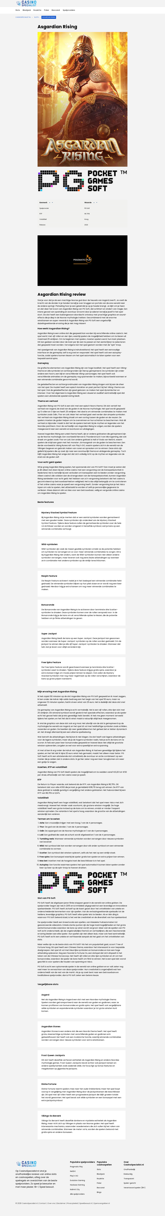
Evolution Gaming (77, 1180)
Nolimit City (75, 1189)
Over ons (51, 1203)
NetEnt (73, 1171)
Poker (46, 10)
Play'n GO (74, 1176)
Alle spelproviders (77, 1194)
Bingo (99, 1192)
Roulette (37, 10)
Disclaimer (61, 1203)
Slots (17, 10)
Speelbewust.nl (85, 1203)
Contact (42, 1203)
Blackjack (27, 10)
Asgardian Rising (48, 17)
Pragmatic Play (76, 1166)
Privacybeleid (72, 1203)
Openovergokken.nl (101, 1203)
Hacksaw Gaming (77, 1185)
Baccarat (56, 10)
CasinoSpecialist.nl (23, 17)
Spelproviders (69, 10)
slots (36, 17)
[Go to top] (160, 1210)
